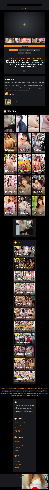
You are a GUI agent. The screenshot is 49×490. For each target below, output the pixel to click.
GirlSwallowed (17, 450)
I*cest (8, 391)
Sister (24, 395)
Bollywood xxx (17, 442)
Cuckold (46, 388)
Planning (27, 391)
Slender (33, 58)
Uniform (29, 393)
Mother (30, 395)
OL (24, 393)
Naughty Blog (17, 430)
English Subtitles (33, 388)
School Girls (4, 391)
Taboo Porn (17, 427)
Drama (26, 390)
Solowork (39, 58)
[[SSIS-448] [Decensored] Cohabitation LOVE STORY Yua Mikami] (24, 185)
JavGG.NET (17, 441)
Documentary (20, 393)
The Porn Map (17, 447)
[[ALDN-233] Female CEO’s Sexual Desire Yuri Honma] (38, 185)
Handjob (27, 395)
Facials (42, 391)
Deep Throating (39, 393)
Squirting (42, 390)
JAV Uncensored (18, 459)
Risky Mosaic (19, 395)
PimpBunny (17, 467)
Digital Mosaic (13, 390)
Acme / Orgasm (9, 393)
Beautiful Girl (11, 58)
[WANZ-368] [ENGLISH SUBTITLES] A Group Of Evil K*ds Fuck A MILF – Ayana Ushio (24, 305)
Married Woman (26, 388)
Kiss (33, 391)
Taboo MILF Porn (18, 448)
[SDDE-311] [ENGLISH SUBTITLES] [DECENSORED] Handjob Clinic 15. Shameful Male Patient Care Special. (24, 279)
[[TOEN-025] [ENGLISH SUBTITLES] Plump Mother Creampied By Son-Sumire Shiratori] (24, 314)
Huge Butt (12, 391)
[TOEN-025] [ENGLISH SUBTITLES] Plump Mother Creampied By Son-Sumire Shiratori (24, 317)
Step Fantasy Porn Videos (20, 445)
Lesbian (13, 395)
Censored (23, 58)
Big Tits (17, 388)
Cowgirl (45, 390)
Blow (20, 390)
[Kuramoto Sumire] (8, 101)
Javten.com (17, 428)
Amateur (39, 391)
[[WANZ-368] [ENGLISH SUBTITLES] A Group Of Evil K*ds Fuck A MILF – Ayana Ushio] (24, 301)
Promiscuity (33, 393)
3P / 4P (17, 390)
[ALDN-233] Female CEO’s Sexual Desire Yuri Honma (38, 192)
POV (26, 393)
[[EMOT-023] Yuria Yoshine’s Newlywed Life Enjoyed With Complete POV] (24, 143)
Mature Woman (41, 388)
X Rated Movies (18, 464)
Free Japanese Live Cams (20, 422)
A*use (15, 391)
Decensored (8, 388)
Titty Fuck (38, 390)
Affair (24, 391)
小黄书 (16, 444)
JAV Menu (17, 424)
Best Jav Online (18, 462)
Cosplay (36, 395)
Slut (3, 390)
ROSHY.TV (26, 8)
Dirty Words (45, 393)
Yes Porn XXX (17, 431)
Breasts (17, 58)
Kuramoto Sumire (15, 101)
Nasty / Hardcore (31, 390)
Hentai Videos (17, 461)
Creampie (28, 58)
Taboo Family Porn (18, 425)
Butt (33, 395)
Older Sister (19, 391)
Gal (15, 395)
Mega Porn (17, 465)
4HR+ (36, 391)
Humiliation (15, 393)
